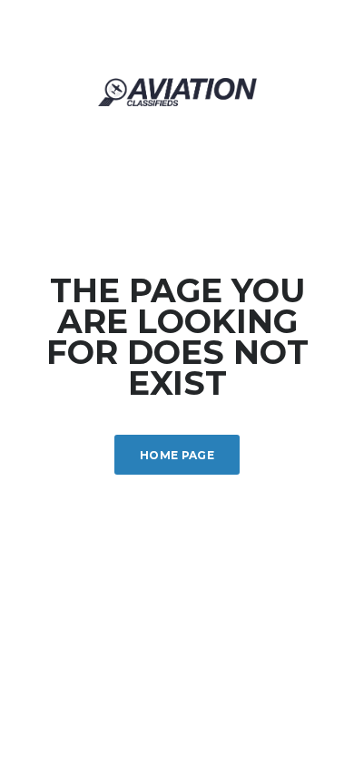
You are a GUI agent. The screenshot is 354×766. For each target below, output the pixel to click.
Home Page (177, 455)
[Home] (177, 90)
